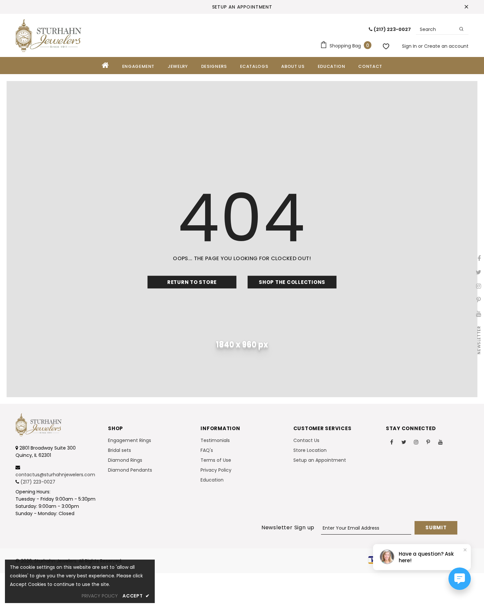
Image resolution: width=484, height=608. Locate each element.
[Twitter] (404, 442)
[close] (466, 7)
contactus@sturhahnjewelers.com (55, 474)
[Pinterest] (428, 442)
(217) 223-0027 (37, 482)
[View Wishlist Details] (387, 45)
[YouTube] (440, 442)
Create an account (446, 46)
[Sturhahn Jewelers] (48, 35)
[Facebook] (392, 442)
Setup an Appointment (242, 7)
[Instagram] (416, 442)
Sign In (410, 46)
